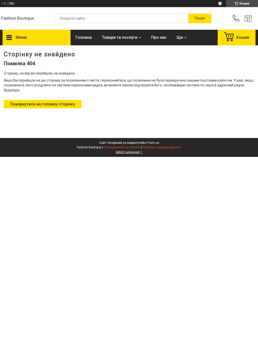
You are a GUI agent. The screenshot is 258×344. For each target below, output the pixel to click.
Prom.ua (153, 143)
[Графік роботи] (248, 18)
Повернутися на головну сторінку (42, 104)
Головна (84, 37)
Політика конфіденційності (162, 147)
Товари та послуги (119, 37)
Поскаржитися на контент (122, 147)
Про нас (159, 37)
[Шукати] (199, 18)
